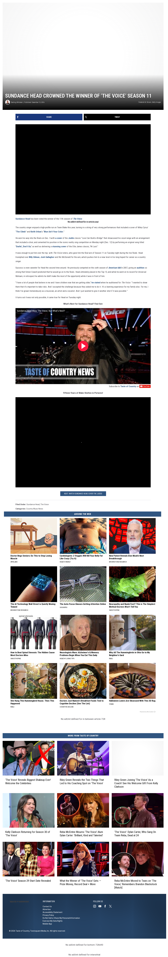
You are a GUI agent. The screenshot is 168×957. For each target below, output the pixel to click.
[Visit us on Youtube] (101, 906)
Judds (71, 238)
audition (140, 267)
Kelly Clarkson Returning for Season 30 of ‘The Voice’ (27, 833)
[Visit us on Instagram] (95, 906)
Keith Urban (36, 231)
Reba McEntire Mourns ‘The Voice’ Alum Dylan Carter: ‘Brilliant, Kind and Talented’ (81, 833)
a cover (58, 238)
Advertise (47, 909)
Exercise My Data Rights (52, 921)
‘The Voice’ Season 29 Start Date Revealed (28, 880)
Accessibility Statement (52, 912)
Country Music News (34, 509)
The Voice (77, 218)
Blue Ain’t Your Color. (54, 231)
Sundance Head (22, 218)
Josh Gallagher (47, 257)
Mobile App (47, 924)
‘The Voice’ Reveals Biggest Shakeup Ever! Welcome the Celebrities (28, 781)
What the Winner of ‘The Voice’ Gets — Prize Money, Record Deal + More (80, 882)
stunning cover (59, 246)
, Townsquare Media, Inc (39, 931)
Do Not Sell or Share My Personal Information (61, 918)
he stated (95, 282)
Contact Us (47, 906)
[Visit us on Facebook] (106, 906)
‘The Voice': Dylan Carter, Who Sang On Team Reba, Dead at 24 (135, 833)
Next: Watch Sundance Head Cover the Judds (83, 494)
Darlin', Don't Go (23, 246)
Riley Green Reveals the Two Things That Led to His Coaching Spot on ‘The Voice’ (82, 781)
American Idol (114, 267)
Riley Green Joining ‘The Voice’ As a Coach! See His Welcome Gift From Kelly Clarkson (136, 783)
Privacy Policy (48, 915)
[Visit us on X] (111, 906)
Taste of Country (128, 386)
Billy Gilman (34, 257)
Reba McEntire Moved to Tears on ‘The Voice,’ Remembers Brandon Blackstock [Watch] (135, 884)
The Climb (21, 231)
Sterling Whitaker (17, 102)
